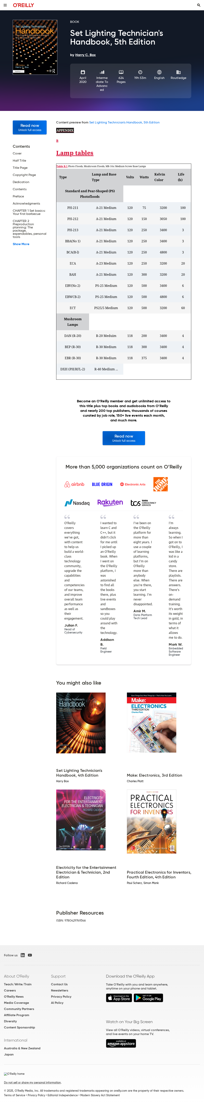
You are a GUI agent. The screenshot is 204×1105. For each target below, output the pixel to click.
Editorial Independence (63, 1095)
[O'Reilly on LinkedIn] (23, 955)
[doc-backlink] (65, 130)
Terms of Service (14, 1095)
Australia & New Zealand (22, 1048)
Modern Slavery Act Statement (100, 1095)
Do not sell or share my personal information (32, 1082)
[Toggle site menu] (5, 5)
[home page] (23, 5)
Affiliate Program (16, 1015)
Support (58, 976)
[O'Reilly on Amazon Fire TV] (121, 1047)
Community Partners (19, 1009)
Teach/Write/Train (17, 984)
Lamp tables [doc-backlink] (74, 153)
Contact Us (59, 984)
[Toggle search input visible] (199, 5)
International (15, 1040)
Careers (10, 990)
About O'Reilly (16, 976)
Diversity (10, 1021)
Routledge (178, 78)
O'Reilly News (14, 996)
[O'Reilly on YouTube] (30, 955)
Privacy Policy (61, 996)
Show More (21, 244)
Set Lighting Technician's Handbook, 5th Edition (124, 122)
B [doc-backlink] (57, 141)
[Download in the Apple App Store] (119, 1001)
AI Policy (57, 1003)
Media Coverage (16, 1003)
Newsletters (59, 990)
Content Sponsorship (19, 1027)
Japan (9, 1054)
